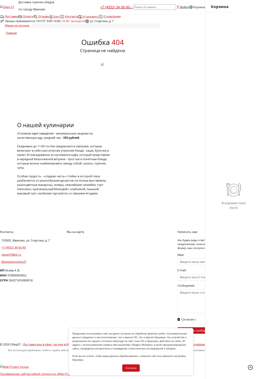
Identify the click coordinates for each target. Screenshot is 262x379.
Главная (11, 33)
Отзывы (43, 16)
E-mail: (182, 270)
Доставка (11, 16)
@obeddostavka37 (13, 262)
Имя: (181, 255)
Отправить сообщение (196, 330)
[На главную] (102, 64)
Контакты (71, 16)
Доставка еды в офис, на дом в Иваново (50, 344)
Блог (56, 17)
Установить (90, 17)
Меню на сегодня (16, 25)
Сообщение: (186, 286)
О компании (112, 16)
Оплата (27, 16)
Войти (184, 7)
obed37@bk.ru (11, 255)
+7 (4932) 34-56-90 (115, 7)
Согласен (131, 368)
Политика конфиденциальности (200, 344)
